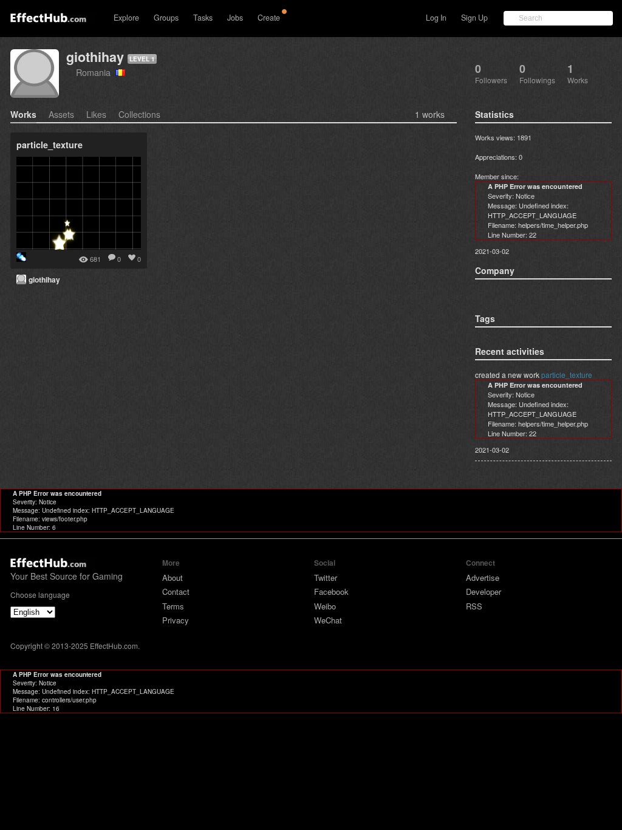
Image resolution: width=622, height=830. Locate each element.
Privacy (175, 620)
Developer (483, 591)
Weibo (325, 606)
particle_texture (566, 374)
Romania (95, 72)
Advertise (482, 577)
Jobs (235, 17)
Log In (436, 17)
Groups (166, 17)
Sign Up (474, 17)
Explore (126, 17)
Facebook (331, 591)
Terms (173, 606)
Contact (176, 591)
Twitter (325, 577)
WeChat (328, 620)
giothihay (95, 56)
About (172, 577)
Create (269, 17)
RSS (474, 606)
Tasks (203, 17)
